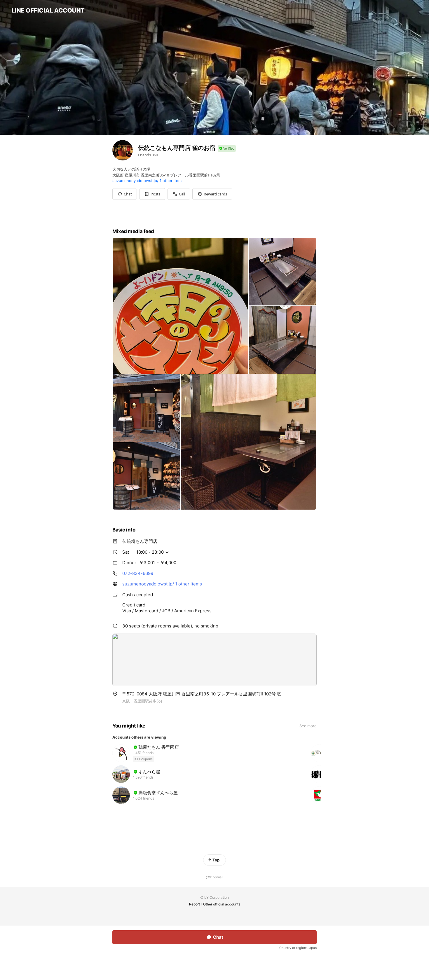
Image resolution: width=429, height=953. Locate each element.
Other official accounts (221, 904)
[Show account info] (227, 148)
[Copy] (279, 694)
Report (194, 904)
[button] (152, 194)
